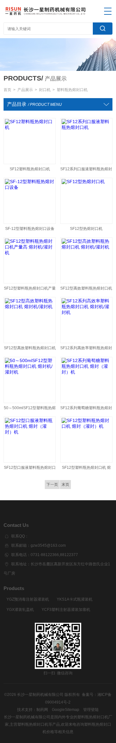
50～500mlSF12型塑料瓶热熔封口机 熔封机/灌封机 (30, 409)
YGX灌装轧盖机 (20, 609)
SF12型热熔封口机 (86, 228)
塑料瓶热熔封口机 (72, 90)
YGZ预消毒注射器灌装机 (27, 599)
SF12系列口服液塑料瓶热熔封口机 (86, 170)
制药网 (42, 709)
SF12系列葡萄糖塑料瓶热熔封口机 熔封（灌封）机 (86, 409)
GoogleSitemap (65, 709)
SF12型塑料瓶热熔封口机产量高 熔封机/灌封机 (30, 289)
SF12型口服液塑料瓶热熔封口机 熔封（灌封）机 (30, 469)
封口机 (45, 90)
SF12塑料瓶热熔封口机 (30, 169)
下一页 (52, 484)
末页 (65, 484)
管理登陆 (91, 709)
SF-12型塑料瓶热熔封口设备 (29, 228)
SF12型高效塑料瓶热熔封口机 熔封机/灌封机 (86, 289)
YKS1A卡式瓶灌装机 (74, 599)
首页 (7, 90)
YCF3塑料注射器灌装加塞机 (66, 609)
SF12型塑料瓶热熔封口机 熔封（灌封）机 (86, 469)
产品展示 (25, 90)
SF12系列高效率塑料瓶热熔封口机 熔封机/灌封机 (86, 349)
